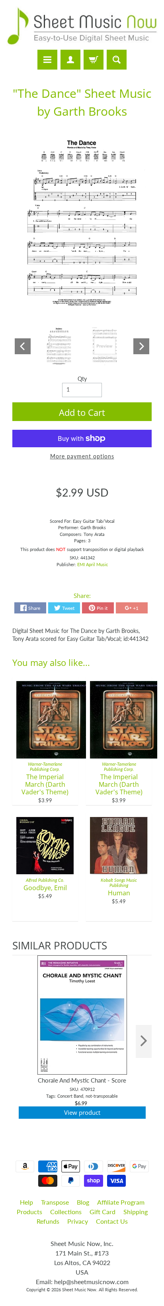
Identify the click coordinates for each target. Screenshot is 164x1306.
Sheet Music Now (79, 1289)
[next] (144, 1041)
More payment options (82, 456)
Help (26, 1202)
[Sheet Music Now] (82, 26)
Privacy (77, 1221)
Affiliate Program (120, 1202)
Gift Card (102, 1211)
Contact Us (112, 1221)
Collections (66, 1211)
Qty (82, 379)
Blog (83, 1202)
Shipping (135, 1211)
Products (29, 1211)
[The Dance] (59, 347)
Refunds (48, 1221)
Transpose (55, 1202)
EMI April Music (92, 564)
